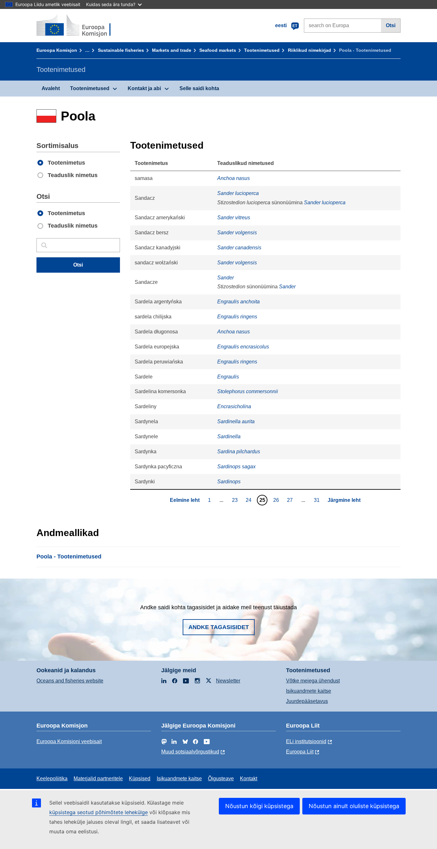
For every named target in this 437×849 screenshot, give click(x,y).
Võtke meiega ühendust (313, 680)
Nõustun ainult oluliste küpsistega (354, 806)
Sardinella (229, 436)
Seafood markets (217, 50)
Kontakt (248, 778)
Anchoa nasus (233, 178)
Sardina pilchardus (238, 451)
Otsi (390, 25)
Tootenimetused (262, 50)
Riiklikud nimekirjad (309, 50)
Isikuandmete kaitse (308, 691)
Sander (225, 277)
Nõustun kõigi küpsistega (259, 806)
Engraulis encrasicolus (243, 346)
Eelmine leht (185, 500)
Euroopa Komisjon (56, 50)
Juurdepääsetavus (307, 701)
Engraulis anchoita (238, 301)
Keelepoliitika (52, 778)
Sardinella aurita (236, 421)
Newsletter (228, 680)
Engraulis (228, 376)
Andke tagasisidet (218, 627)
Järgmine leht (344, 500)
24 (249, 500)
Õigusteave (221, 778)
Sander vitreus (233, 217)
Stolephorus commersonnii (247, 391)
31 (317, 500)
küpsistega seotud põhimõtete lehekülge (98, 812)
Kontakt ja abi (144, 88)
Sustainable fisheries (121, 50)
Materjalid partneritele (98, 778)
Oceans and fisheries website (69, 680)
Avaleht (51, 88)
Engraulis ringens (237, 316)
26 (277, 500)
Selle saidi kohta (199, 88)
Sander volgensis (237, 232)
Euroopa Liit (300, 751)
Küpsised (139, 778)
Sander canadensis (239, 247)
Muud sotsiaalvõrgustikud (190, 751)
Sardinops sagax (236, 466)
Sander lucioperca (238, 193)
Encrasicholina (234, 406)
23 (235, 500)
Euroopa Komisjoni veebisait (69, 741)
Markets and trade (171, 50)
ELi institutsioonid (306, 741)
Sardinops (229, 481)
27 (290, 500)
